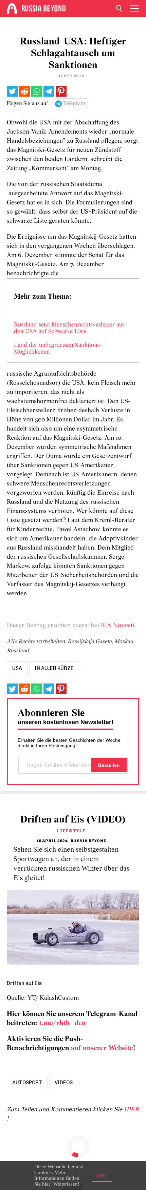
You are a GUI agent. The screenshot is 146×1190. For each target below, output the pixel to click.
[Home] (12, 8)
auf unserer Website (102, 1048)
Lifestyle (71, 831)
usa (17, 668)
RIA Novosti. (118, 625)
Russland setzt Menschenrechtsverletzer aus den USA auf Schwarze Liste (69, 328)
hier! (47, 1184)
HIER (131, 1110)
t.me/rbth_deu (62, 1023)
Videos (64, 1082)
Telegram (74, 103)
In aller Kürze (54, 668)
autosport (27, 1082)
